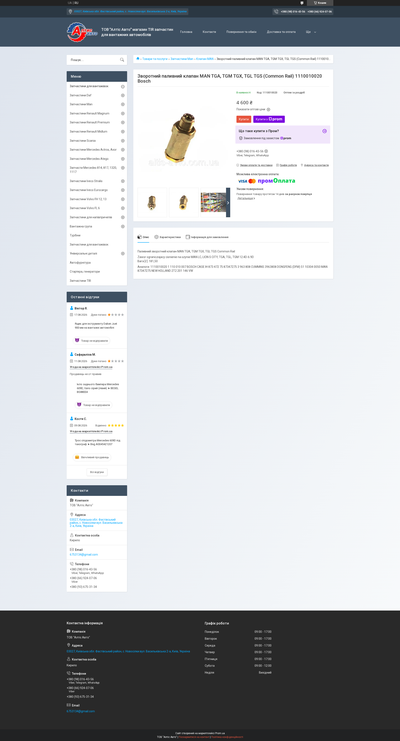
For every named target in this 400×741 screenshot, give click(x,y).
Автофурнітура (80, 262)
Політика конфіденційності (227, 737)
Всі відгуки (97, 472)
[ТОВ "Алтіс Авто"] (82, 32)
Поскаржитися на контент (194, 737)
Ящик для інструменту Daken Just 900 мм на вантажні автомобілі (96, 325)
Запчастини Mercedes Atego (89, 158)
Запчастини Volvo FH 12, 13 (88, 199)
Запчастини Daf (80, 95)
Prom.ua (220, 733)
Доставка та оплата (281, 32)
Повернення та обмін (241, 32)
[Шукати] (122, 60)
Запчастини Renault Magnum (89, 113)
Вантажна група (81, 226)
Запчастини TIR (80, 280)
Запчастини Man (182, 59)
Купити (244, 119)
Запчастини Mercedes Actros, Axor (93, 149)
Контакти (209, 32)
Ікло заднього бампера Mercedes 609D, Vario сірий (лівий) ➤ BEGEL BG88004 (98, 388)
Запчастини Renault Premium (90, 122)
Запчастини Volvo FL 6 (85, 208)
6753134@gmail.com (84, 554)
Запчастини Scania (83, 140)
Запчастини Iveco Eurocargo (89, 190)
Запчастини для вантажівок (89, 86)
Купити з (262, 119)
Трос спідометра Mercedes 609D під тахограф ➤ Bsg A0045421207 (97, 442)
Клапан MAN (205, 59)
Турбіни (75, 235)
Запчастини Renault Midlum (88, 131)
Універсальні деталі (83, 253)
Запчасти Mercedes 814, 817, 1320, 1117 (93, 170)
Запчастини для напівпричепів (91, 217)
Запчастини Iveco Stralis (86, 181)
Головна (186, 32)
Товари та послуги (155, 59)
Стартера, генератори (85, 271)
